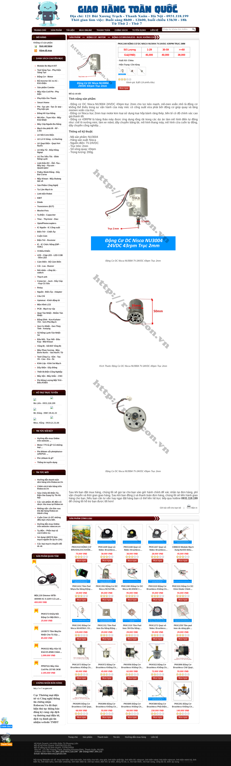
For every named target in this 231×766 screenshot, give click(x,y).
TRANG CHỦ (40, 30)
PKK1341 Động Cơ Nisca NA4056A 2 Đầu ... (81, 627)
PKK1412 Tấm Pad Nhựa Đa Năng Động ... (81, 587)
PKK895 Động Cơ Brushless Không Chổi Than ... (132, 705)
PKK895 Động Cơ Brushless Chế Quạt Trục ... (81, 705)
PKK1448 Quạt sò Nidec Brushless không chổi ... (132, 548)
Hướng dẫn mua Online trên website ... (48, 439)
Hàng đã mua (45, 50)
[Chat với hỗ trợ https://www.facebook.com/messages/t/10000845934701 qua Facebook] (51, 398)
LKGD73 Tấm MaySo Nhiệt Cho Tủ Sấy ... (51, 633)
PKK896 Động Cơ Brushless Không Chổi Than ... (107, 705)
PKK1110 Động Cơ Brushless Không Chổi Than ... (157, 588)
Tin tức (116, 737)
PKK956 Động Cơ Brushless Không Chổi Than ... (132, 666)
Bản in (194, 508)
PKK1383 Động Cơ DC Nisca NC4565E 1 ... (132, 587)
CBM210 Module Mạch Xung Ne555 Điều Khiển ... (183, 548)
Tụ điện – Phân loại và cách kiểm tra (47, 531)
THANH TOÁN (103, 30)
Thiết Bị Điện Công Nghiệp (49, 372)
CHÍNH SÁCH (121, 30)
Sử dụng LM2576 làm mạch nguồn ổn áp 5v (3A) (49, 538)
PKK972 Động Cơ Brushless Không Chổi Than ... (107, 666)
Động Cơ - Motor (96, 37)
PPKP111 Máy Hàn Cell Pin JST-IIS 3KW (51, 668)
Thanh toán (102, 737)
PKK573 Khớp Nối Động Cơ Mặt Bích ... (51, 616)
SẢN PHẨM (56, 30)
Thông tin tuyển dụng (47, 462)
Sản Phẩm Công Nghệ (47, 185)
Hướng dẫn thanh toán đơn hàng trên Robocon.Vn (50, 481)
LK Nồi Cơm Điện (45, 135)
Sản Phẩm (74, 37)
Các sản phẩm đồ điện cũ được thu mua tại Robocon (50, 503)
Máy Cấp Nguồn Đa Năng (49, 124)
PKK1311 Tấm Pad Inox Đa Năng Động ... (107, 626)
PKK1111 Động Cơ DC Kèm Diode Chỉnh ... (182, 587)
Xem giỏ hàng (45, 46)
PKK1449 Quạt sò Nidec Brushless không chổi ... (106, 548)
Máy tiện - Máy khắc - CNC (50, 376)
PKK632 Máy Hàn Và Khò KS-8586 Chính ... (51, 650)
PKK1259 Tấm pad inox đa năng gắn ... (183, 626)
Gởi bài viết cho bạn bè (170, 508)
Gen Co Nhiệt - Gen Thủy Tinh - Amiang (49, 327)
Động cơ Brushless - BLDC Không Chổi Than (137, 37)
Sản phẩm (87, 737)
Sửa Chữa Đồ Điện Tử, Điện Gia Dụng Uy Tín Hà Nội (49, 495)
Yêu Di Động (187, 762)
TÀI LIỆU (70, 30)
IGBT (39, 198)
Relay (40, 288)
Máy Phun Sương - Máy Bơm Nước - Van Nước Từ (50, 351)
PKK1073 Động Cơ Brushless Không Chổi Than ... (81, 666)
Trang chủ (73, 737)
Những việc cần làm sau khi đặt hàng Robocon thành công (49, 510)
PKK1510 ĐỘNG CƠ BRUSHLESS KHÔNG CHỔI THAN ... (81, 548)
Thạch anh (42, 277)
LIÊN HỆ (154, 30)
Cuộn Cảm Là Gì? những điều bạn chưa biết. (49, 518)
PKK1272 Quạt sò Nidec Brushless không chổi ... (157, 627)
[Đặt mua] (124, 89)
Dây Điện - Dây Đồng (47, 367)
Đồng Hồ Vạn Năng (46, 113)
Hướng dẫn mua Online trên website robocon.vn (48, 525)
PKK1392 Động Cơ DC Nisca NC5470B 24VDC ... (107, 588)
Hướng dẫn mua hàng (135, 737)
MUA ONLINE (85, 30)
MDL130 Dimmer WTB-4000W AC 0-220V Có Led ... (47, 597)
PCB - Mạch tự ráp (46, 309)
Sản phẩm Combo (45, 87)
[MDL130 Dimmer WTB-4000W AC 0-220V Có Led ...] (47, 578)
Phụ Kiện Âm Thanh (46, 98)
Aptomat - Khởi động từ (48, 300)
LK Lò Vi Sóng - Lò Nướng (49, 139)
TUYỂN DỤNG (139, 30)
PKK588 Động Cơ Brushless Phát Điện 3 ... (157, 705)
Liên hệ (154, 737)
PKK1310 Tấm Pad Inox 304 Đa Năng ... (132, 626)
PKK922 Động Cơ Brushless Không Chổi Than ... (157, 666)
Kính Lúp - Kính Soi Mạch (49, 363)
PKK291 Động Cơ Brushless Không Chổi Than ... (183, 705)
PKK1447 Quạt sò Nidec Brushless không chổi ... (157, 548)
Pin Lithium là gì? (45, 458)
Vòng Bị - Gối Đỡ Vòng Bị (49, 346)
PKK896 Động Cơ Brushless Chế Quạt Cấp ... (183, 666)
